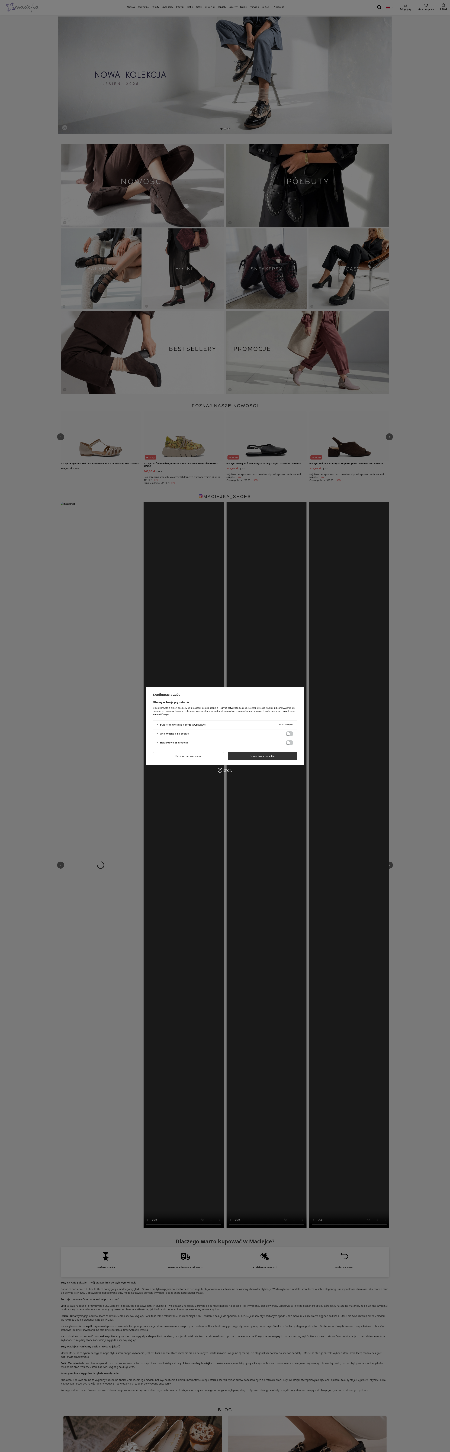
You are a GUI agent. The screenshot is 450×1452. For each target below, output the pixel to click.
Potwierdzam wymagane (188, 756)
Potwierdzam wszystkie (262, 756)
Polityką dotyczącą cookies (233, 707)
